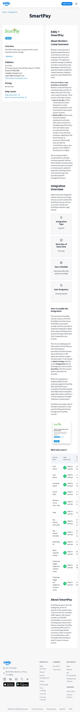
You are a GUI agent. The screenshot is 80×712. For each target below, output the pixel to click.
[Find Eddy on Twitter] (27, 679)
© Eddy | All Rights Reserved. (18, 709)
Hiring (42, 681)
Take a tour (67, 4)
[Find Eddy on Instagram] (22, 679)
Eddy (4, 12)
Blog (68, 666)
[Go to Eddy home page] (16, 663)
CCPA (70, 709)
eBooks (69, 669)
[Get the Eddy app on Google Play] (22, 684)
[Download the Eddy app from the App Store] (9, 684)
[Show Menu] (76, 4)
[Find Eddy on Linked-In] (4, 679)
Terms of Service (37, 709)
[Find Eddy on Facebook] (16, 679)
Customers (57, 669)
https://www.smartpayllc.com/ (16, 78)
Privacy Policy (51, 709)
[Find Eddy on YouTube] (10, 679)
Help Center (71, 691)
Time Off (43, 694)
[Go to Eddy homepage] (6, 4)
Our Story (56, 666)
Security (62, 709)
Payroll (42, 672)
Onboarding (44, 685)
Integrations (12, 12)
